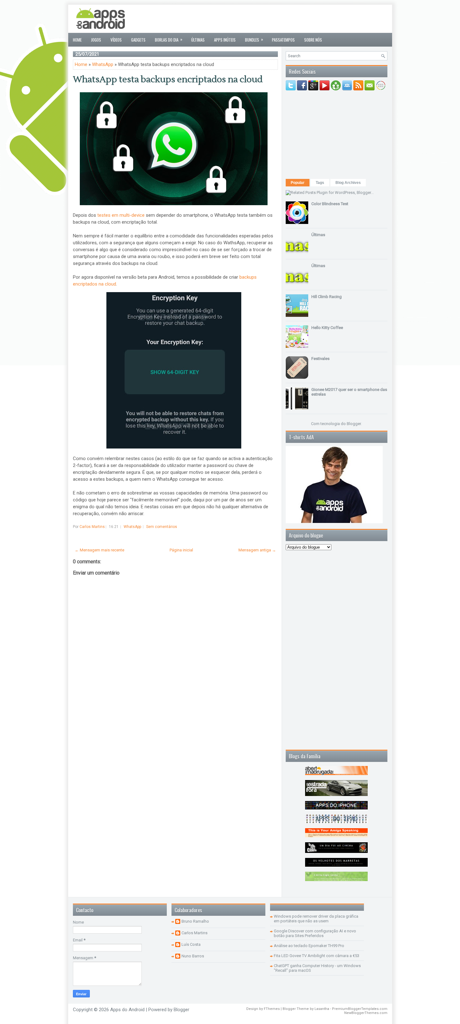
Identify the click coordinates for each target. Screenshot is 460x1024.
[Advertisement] (273, 19)
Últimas (198, 40)
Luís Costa (191, 944)
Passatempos (283, 40)
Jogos (96, 40)
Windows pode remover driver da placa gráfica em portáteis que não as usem (316, 918)
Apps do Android (127, 1009)
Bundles (254, 39)
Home (77, 40)
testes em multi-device (121, 215)
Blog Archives (348, 182)
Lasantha (321, 1009)
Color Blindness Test (329, 203)
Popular (297, 182)
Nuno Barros (192, 956)
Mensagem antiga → (257, 550)
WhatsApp (102, 64)
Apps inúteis (225, 40)
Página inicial (181, 550)
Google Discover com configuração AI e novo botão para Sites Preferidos (315, 933)
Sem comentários (161, 527)
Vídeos (116, 40)
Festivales (320, 358)
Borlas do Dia (168, 39)
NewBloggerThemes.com (365, 1013)
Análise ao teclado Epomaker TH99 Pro (309, 945)
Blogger (354, 423)
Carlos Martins (194, 932)
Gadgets (138, 40)
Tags (320, 182)
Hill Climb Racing (326, 296)
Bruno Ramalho (195, 921)
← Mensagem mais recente (99, 550)
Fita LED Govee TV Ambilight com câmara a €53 (316, 955)
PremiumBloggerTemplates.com (359, 1009)
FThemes (272, 1009)
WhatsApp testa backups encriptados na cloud (168, 79)
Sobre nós (313, 40)
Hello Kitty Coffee (327, 327)
